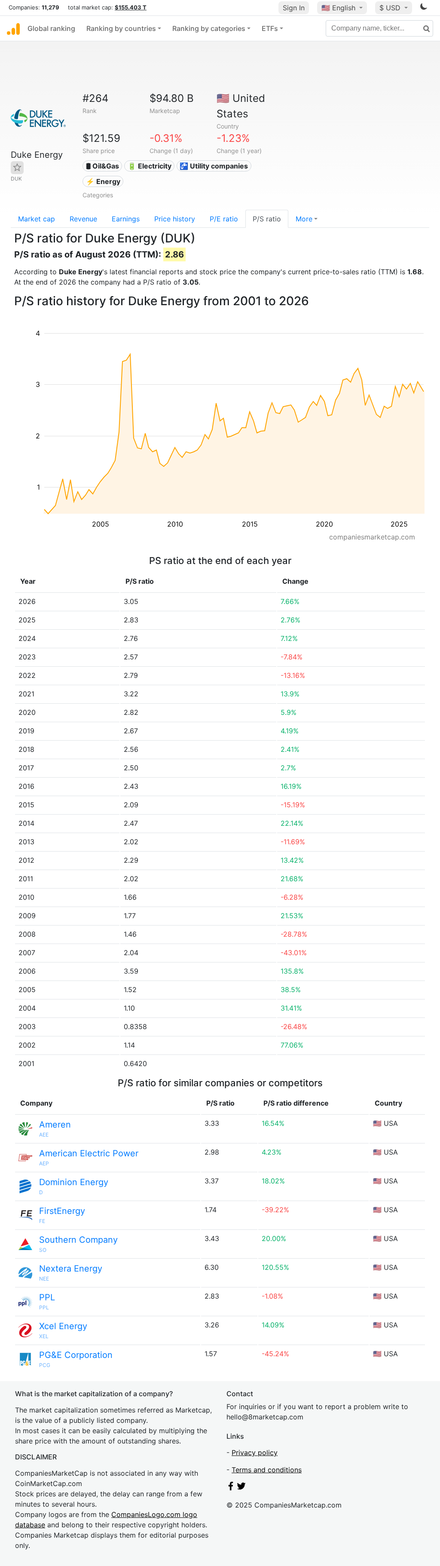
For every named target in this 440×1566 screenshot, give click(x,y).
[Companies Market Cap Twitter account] (241, 1487)
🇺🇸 (338, 7)
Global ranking (51, 28)
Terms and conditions (267, 1469)
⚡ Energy (103, 181)
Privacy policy (255, 1452)
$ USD (391, 7)
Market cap (36, 219)
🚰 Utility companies (214, 166)
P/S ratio (267, 219)
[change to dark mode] (423, 8)
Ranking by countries (121, 28)
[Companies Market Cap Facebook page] (230, 1487)
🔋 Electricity (149, 166)
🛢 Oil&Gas (102, 166)
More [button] (304, 219)
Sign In (294, 7)
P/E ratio (224, 219)
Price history (174, 219)
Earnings (126, 219)
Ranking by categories (208, 28)
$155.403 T (131, 7)
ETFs (270, 28)
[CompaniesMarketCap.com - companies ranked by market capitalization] (13, 28)
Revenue (83, 219)
